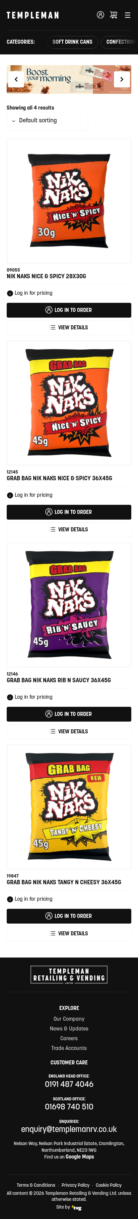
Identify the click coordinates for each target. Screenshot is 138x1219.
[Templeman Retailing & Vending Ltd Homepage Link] (33, 15)
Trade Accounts (69, 1048)
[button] (16, 79)
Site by (63, 1207)
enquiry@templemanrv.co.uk (69, 1130)
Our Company (69, 1019)
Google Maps (80, 1157)
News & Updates (69, 1029)
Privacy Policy (75, 1185)
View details (73, 328)
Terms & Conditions (36, 1185)
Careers (69, 1039)
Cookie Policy (109, 1185)
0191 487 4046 (69, 1085)
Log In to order (73, 310)
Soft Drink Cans (72, 42)
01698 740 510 (69, 1107)
